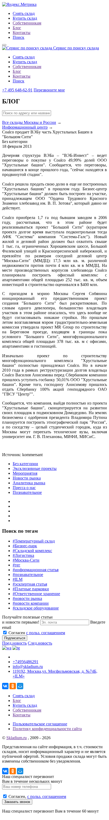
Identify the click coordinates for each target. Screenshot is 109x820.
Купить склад (25, 18)
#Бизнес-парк (25, 546)
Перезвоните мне (49, 90)
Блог (17, 28)
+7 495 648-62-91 (17, 90)
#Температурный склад (34, 541)
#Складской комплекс (32, 550)
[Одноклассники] (13, 686)
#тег (16, 565)
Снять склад (24, 13)
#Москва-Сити (26, 560)
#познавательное (28, 574)
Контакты (21, 32)
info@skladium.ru (28, 666)
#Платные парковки (31, 589)
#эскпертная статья (30, 584)
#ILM (17, 579)
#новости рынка (27, 598)
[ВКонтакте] (5, 686)
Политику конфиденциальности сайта (47, 728)
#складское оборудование (36, 608)
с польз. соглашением (45, 632)
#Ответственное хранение (36, 593)
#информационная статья (35, 569)
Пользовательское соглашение (40, 724)
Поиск (18, 37)
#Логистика (23, 555)
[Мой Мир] (20, 686)
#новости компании (31, 603)
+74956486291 (25, 661)
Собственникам (27, 23)
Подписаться (14, 638)
